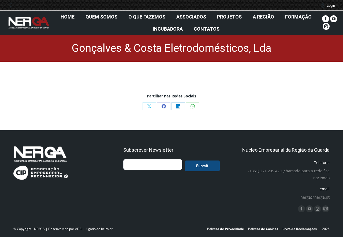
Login (331, 5)
